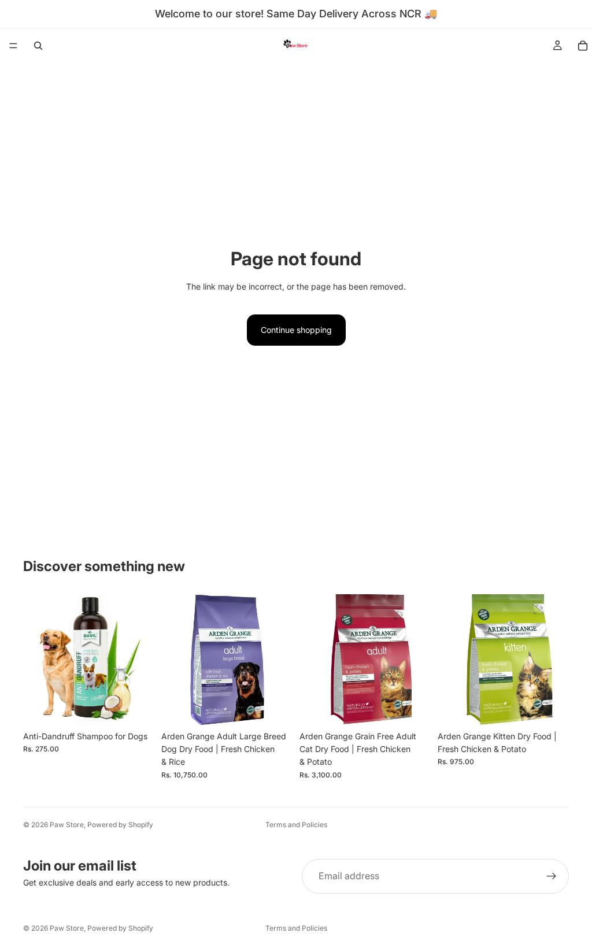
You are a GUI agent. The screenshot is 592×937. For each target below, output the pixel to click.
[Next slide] (141, 659)
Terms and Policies (296, 824)
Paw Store (67, 824)
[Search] (38, 45)
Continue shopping (296, 330)
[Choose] (136, 707)
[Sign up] (551, 876)
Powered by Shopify (120, 824)
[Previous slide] (36, 659)
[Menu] (13, 45)
